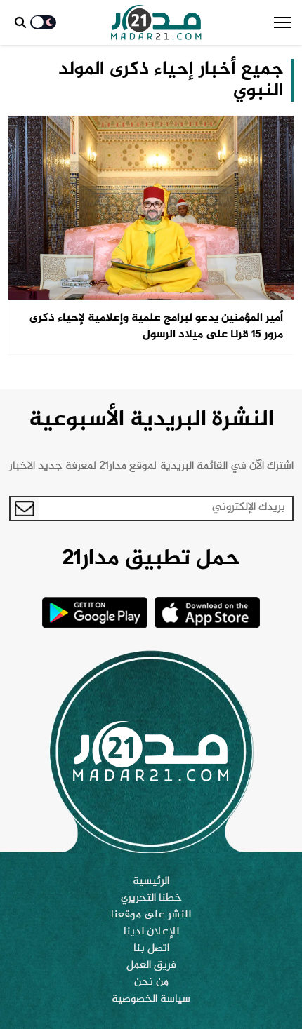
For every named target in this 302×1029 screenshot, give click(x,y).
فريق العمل (151, 965)
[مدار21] (156, 22)
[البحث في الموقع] (20, 22)
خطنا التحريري (151, 898)
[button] (282, 22)
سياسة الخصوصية (151, 999)
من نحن (151, 982)
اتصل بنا (151, 949)
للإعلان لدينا (151, 932)
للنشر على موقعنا (151, 915)
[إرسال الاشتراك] (25, 508)
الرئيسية (151, 881)
